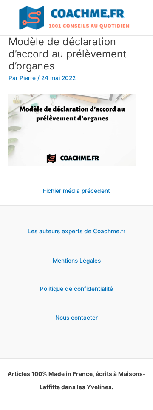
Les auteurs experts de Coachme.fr (76, 231)
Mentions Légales (77, 260)
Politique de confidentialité (76, 288)
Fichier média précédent (76, 190)
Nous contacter (76, 317)
